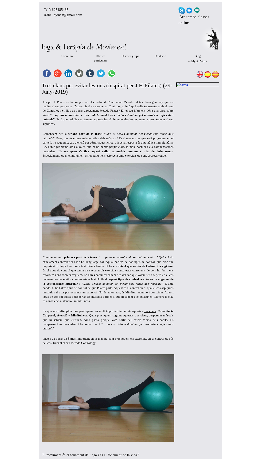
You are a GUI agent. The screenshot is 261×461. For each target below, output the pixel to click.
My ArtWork (198, 61)
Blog (198, 56)
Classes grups (130, 56)
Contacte (160, 56)
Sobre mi (67, 56)
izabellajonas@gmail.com (63, 15)
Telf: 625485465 (56, 10)
